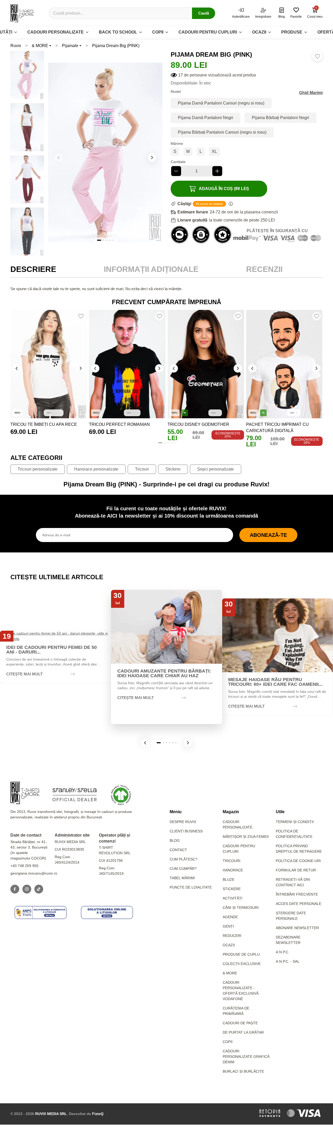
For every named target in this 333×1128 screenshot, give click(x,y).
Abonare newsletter (297, 928)
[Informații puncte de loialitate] (231, 204)
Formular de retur (296, 870)
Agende (230, 917)
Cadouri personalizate (55, 32)
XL (214, 151)
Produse (291, 32)
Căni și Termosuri (241, 907)
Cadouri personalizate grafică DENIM (246, 1056)
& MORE (40, 45)
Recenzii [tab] (264, 269)
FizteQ (98, 1114)
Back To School (118, 32)
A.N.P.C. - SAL (287, 961)
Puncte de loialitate (191, 887)
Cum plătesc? (183, 859)
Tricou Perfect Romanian (119, 424)
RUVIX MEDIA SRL (51, 1114)
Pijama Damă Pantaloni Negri (205, 117)
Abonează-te (268, 535)
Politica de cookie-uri (298, 861)
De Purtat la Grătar (243, 1032)
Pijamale (70, 45)
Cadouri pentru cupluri (207, 32)
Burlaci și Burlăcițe (243, 1071)
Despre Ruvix (183, 822)
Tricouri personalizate (37, 469)
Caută (203, 13)
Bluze (228, 879)
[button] (152, 157)
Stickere (173, 469)
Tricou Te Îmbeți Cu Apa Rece (43, 424)
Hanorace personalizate (96, 469)
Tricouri (142, 469)
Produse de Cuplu (241, 954)
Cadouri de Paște (240, 1023)
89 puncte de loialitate (209, 203)
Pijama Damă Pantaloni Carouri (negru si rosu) (221, 103)
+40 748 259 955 (24, 866)
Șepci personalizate (215, 469)
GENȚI (228, 926)
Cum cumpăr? (183, 868)
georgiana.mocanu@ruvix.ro (33, 873)
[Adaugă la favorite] (317, 56)
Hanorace (233, 870)
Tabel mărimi (182, 878)
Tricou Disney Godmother (198, 424)
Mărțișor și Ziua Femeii (246, 836)
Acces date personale (298, 904)
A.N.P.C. (282, 952)
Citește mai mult (24, 674)
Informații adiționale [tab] (151, 269)
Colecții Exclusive (242, 964)
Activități (232, 898)
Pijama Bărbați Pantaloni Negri (280, 117)
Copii (157, 32)
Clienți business (186, 831)
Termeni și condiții (295, 822)
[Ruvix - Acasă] (25, 793)
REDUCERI (232, 936)
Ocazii (259, 32)
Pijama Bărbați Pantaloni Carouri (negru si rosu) (222, 132)
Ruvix (15, 45)
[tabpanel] (166, 289)
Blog (175, 840)
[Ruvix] (22, 13)
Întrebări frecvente (297, 894)
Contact (178, 850)
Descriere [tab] (33, 269)
